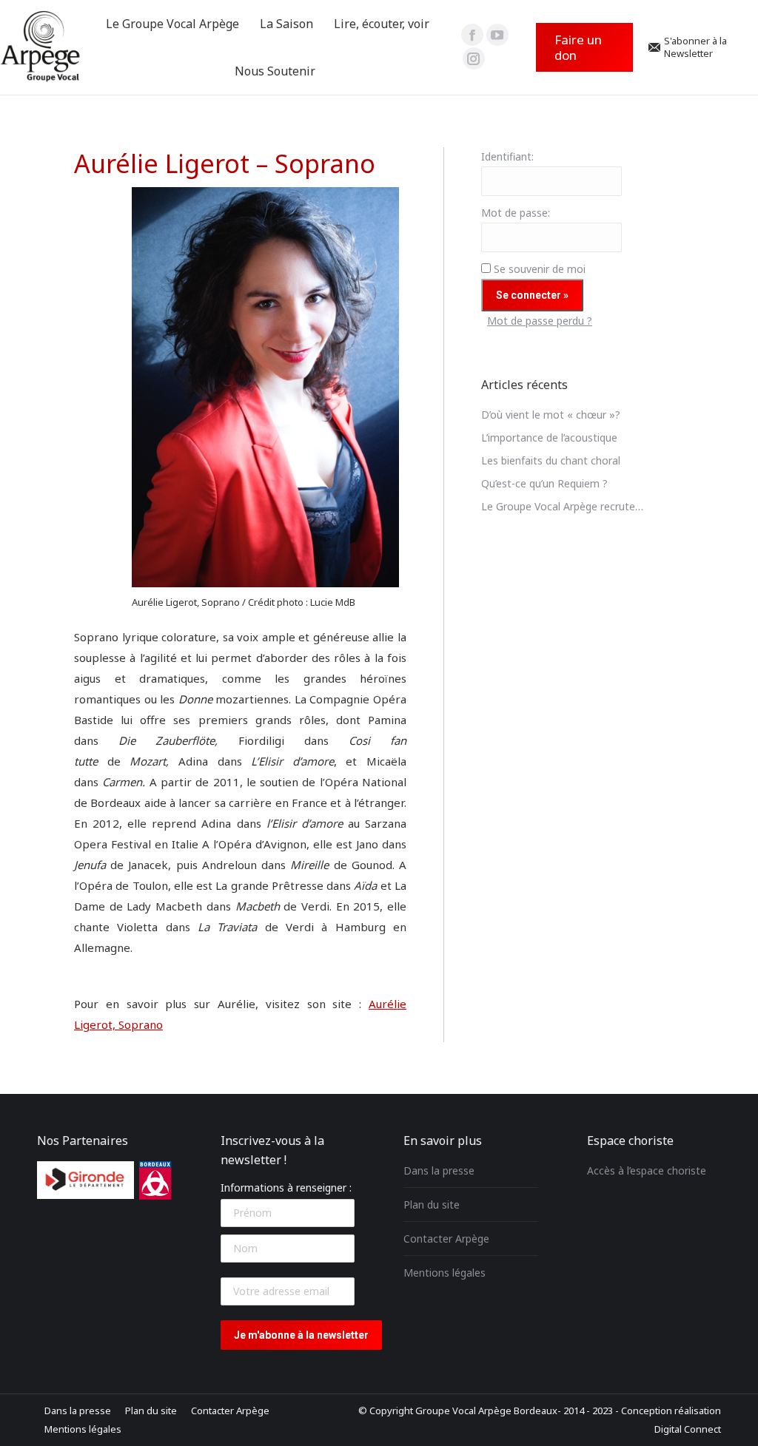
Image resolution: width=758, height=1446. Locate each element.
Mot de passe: (515, 213)
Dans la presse (438, 1170)
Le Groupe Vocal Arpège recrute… (562, 506)
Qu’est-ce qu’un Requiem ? (544, 483)
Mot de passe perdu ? (539, 321)
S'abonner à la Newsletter (695, 47)
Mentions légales (444, 1273)
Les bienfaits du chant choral (550, 460)
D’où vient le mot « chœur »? (550, 415)
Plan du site (431, 1204)
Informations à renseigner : (286, 1187)
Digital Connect (687, 1429)
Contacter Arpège (446, 1239)
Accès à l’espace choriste (646, 1170)
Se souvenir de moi (540, 269)
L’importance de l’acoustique (549, 437)
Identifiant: (507, 156)
